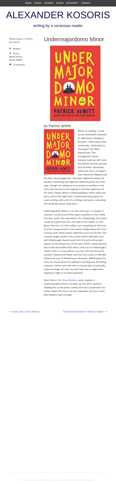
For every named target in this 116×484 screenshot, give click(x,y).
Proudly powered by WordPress (38, 480)
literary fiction (15, 57)
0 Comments (19, 65)
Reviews (49, 3)
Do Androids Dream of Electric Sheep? (85, 311)
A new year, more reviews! (24, 311)
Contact (86, 3)
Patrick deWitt (15, 60)
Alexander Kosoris (58, 15)
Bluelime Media (85, 480)
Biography (72, 3)
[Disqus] (58, 355)
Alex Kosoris (14, 42)
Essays (38, 3)
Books (60, 3)
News (28, 3)
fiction (16, 54)
